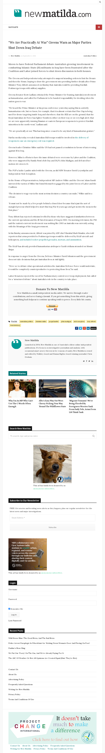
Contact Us (13, 669)
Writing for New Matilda (18, 689)
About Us (12, 674)
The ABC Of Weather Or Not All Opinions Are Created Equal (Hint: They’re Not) (42, 658)
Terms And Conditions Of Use (21, 699)
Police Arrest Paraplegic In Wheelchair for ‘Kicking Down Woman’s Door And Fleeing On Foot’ (49, 643)
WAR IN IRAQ (15, 325)
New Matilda (15, 56)
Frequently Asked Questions (20, 684)
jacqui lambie (54, 321)
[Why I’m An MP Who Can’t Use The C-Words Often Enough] (22, 388)
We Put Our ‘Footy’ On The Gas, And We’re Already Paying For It (36, 653)
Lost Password (14, 620)
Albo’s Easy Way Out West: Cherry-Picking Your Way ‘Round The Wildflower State (52, 403)
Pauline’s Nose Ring (16, 648)
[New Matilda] (52, 13)
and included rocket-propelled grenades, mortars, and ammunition (50, 239)
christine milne (41, 321)
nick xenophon (79, 321)
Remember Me (16, 609)
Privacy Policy (14, 694)
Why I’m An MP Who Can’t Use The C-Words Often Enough (20, 403)
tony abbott (91, 321)
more (93, 328)
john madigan (66, 321)
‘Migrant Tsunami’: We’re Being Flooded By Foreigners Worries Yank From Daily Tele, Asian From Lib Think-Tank (82, 406)
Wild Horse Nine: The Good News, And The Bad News (31, 638)
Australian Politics (90, 56)
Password (12, 599)
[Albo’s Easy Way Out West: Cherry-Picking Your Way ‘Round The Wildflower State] (52, 388)
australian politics (26, 321)
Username (12, 589)
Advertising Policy (16, 679)
